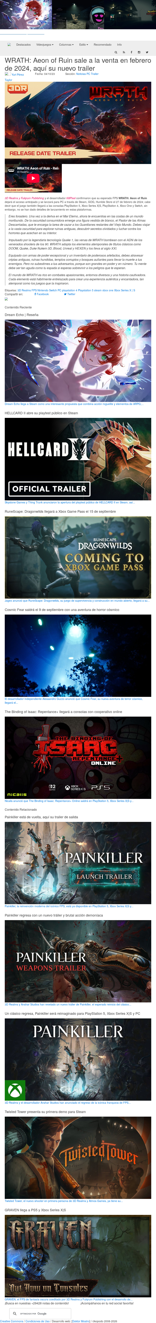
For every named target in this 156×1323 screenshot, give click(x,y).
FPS (34, 290)
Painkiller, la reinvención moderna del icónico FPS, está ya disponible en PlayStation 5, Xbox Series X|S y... (69, 906)
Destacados (23, 44)
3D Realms (24, 290)
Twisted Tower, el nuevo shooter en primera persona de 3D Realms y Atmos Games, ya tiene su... (64, 1201)
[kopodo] (9, 44)
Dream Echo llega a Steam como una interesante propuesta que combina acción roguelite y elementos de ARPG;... (74, 404)
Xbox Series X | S (124, 290)
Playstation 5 (85, 290)
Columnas (65, 44)
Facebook (42, 294)
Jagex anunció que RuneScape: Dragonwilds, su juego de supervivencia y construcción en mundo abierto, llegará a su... (77, 600)
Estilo (83, 44)
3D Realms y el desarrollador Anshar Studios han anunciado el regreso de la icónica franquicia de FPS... (68, 1102)
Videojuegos (44, 44)
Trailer (95, 74)
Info (119, 44)
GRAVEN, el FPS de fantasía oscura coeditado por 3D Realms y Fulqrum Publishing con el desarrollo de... (69, 1299)
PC (88, 74)
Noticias (81, 74)
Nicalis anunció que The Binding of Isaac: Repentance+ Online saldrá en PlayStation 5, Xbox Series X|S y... (69, 801)
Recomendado (102, 44)
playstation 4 (69, 290)
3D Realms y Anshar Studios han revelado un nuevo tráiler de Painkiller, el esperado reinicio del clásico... (68, 1004)
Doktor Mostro (80, 1321)
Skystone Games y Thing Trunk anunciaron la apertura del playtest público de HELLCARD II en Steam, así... (70, 502)
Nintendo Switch (47, 290)
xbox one (107, 290)
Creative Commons (11, 1321)
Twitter (71, 294)
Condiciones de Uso (37, 1321)
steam (98, 290)
